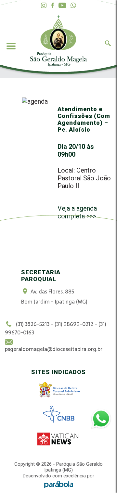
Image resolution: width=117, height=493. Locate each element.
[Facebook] (52, 5)
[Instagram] (44, 5)
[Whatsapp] (73, 5)
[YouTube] (62, 5)
